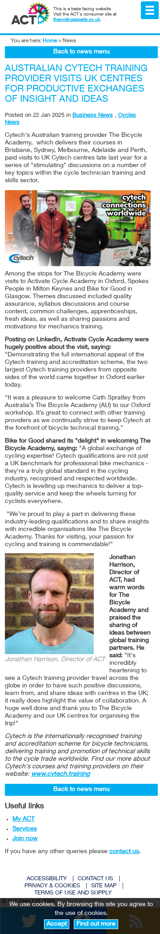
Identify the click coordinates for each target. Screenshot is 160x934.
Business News (92, 116)
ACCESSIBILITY (47, 879)
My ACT (23, 819)
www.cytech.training (60, 774)
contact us (124, 852)
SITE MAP (103, 886)
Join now (25, 839)
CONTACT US (95, 879)
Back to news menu (81, 52)
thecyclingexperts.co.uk (76, 20)
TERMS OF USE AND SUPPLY (73, 893)
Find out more (96, 924)
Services (24, 829)
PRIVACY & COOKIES (52, 886)
